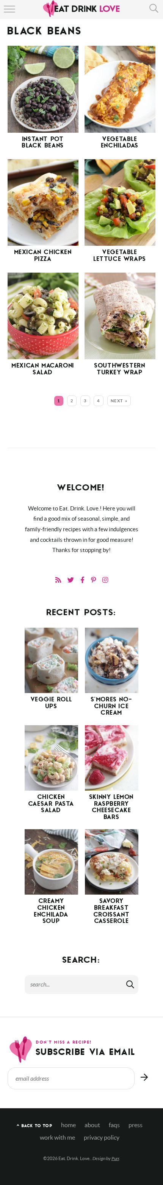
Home (68, 1125)
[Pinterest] (93, 579)
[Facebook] (82, 579)
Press (136, 1125)
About (92, 1125)
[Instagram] (105, 579)
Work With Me (57, 1137)
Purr (115, 1158)
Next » (119, 401)
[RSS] (58, 579)
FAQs (114, 1125)
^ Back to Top (34, 1126)
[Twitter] (71, 579)
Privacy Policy (101, 1137)
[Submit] (130, 984)
